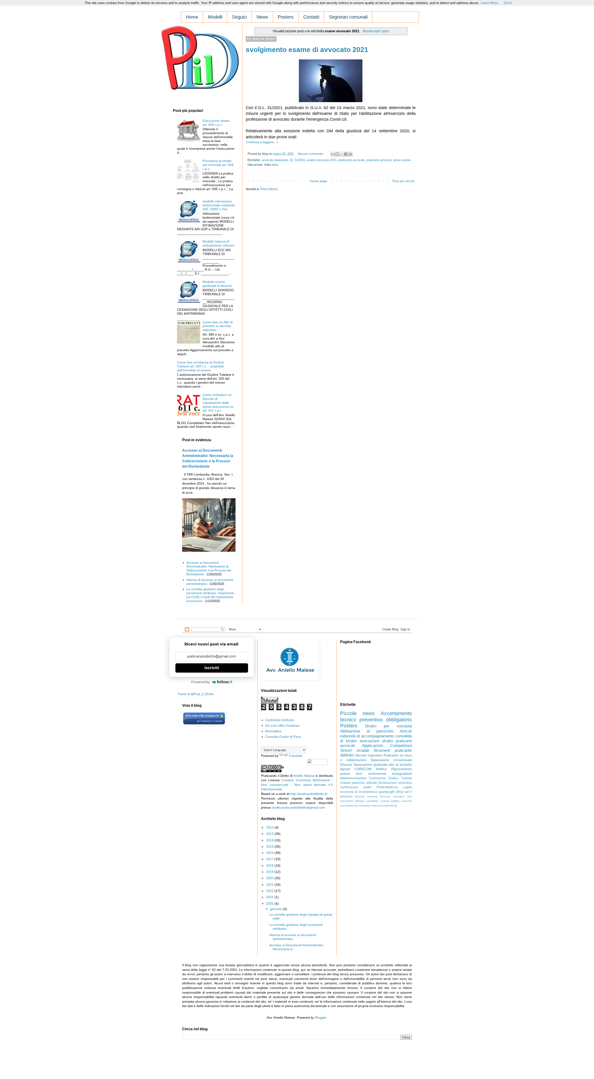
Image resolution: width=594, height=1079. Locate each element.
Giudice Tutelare (400, 778)
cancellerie (372, 801)
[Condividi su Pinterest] (350, 154)
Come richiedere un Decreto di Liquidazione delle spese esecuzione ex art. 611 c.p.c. (218, 402)
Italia (275, 164)
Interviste (372, 796)
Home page (318, 181)
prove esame (402, 160)
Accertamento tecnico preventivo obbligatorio (376, 716)
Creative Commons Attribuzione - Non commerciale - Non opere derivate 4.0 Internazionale (297, 784)
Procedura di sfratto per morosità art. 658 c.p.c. (218, 165)
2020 (270, 878)
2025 (270, 903)
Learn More (489, 3)
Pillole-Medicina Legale (394, 787)
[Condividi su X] (341, 154)
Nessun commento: (311, 154)
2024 (270, 897)
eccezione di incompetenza (359, 792)
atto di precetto (400, 764)
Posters (348, 726)
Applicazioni (372, 745)
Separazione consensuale (391, 760)
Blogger (320, 1017)
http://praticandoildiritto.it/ (308, 794)
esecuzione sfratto (376, 741)
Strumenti (382, 750)
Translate (295, 756)
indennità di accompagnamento (367, 736)
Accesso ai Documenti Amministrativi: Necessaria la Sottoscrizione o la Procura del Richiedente (208, 568)
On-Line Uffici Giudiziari (282, 725)
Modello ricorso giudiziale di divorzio (217, 284)
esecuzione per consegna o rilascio (360, 805)
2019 (270, 872)
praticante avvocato (352, 160)
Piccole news (357, 713)
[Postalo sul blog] (337, 154)
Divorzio (346, 764)
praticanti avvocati (379, 160)
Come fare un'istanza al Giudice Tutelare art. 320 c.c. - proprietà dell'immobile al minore (200, 366)
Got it (508, 3)
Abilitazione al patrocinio (366, 731)
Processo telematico (392, 796)
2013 (270, 834)
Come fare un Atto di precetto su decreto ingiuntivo (218, 326)
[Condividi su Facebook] (346, 154)
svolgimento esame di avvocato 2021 (307, 49)
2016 (270, 853)
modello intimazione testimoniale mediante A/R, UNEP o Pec (219, 205)
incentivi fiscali (389, 805)
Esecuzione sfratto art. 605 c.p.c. (216, 122)
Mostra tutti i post (375, 31)
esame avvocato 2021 (322, 160)
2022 (270, 891)
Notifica (381, 769)
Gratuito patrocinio (352, 782)
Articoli (406, 731)
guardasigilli (386, 792)
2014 (270, 840)
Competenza (401, 745)
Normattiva (273, 731)
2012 (270, 827)
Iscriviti (211, 668)
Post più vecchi (403, 181)
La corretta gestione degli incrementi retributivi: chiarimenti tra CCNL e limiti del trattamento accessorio (210, 595)
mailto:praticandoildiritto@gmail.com (298, 807)
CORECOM (363, 769)
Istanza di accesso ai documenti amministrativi (292, 937)
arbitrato (371, 782)
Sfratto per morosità (388, 726)
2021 (270, 884)
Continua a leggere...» (262, 142)
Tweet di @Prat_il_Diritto (196, 694)
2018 (270, 865)
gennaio (276, 909)
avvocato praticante (274, 160)
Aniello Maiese (304, 776)
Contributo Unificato (279, 720)
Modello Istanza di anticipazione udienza (218, 243)
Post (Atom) (269, 189)
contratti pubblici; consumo (396, 801)
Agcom (345, 769)
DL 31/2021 (297, 160)
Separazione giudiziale (370, 764)
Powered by (200, 682)
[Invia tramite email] (332, 154)
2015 (270, 846)
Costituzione (377, 778)
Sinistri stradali (354, 750)
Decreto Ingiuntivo (368, 755)
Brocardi (360, 796)
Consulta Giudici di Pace (283, 737)
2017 (270, 859)
